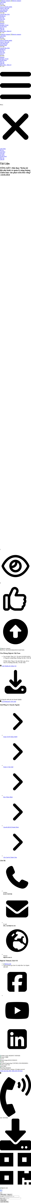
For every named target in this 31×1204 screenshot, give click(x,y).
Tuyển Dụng (3, 26)
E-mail (9, 924)
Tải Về (2, 20)
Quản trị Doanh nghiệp (6, 7)
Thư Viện (2, 19)
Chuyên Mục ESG (5, 14)
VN (3, 32)
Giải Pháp (2, 5)
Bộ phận (7, 469)
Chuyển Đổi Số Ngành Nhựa (11, 827)
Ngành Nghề (3, 11)
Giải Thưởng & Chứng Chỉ (9, 666)
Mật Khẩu (2, 1198)
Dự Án (2, 3)
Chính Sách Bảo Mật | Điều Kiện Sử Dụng (11, 1071)
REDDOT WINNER (14, 1055)
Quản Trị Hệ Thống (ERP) (10, 736)
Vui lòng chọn (9, 464)
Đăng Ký (10, 1194)
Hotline (7, 893)
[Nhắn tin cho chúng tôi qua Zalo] (1, 1191)
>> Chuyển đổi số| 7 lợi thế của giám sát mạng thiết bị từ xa (15, 383)
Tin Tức (2, 17)
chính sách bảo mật (19, 531)
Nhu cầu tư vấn (9, 520)
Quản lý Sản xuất (4, 8)
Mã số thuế (8, 445)
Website (7, 956)
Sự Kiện (2, 22)
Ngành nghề (9, 460)
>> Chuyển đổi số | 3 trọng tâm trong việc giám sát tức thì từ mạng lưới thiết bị (14, 378)
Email (7, 507)
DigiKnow (3, 16)
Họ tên (7, 477)
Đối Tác (2, 28)
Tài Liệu (2, 13)
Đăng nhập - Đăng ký (5, 31)
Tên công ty (8, 434)
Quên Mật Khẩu (4, 1201)
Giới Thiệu (3, 2)
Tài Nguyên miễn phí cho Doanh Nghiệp (10, 699)
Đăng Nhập (3, 1194)
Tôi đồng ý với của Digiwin (15, 531)
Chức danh (8, 488)
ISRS (5, 1067)
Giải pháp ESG (4, 10)
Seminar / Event (4, 25)
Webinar (2, 23)
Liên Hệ (2, 29)
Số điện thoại (9, 499)
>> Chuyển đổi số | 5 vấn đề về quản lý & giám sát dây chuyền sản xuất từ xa (14, 387)
